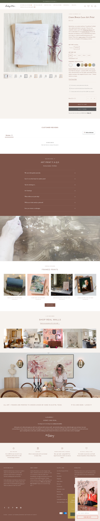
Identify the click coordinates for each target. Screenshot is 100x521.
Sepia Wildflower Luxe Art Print (61, 297)
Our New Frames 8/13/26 (62, 471)
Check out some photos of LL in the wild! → (50, 323)
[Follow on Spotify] (21, 507)
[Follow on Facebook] (4, 507)
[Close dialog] (98, 479)
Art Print (77, 47)
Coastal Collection (86, 31)
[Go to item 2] (11, 76)
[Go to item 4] (21, 76)
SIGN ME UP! (87, 517)
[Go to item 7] (36, 76)
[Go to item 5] (26, 76)
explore (50, 305)
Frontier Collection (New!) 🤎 (27, 7)
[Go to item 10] (51, 76)
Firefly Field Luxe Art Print (14, 297)
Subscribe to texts (61, 489)
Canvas (71, 47)
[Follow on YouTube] (17, 507)
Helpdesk (59, 478)
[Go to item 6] (31, 76)
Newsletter (59, 476)
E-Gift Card (59, 486)
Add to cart (82, 104)
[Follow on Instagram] (8, 507)
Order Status (59, 481)
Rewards (59, 491)
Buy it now (82, 109)
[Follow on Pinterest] (12, 507)
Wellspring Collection (87, 30)
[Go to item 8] (41, 76)
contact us (21, 483)
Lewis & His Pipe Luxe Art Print (85, 297)
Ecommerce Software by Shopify (27, 514)
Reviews (59, 484)
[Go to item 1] (6, 76)
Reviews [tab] (8, 135)
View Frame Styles (73, 79)
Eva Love (59, 497)
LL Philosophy (49, 417)
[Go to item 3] (16, 76)
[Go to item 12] (61, 76)
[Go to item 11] (56, 76)
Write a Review (89, 132)
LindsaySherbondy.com (62, 499)
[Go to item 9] (46, 76)
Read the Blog (60, 494)
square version (82, 37)
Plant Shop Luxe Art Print (38, 297)
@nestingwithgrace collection (63, 502)
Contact (58, 473)
